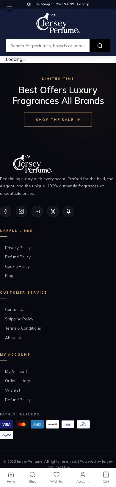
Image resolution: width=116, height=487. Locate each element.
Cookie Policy (17, 266)
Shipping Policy (19, 319)
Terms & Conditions (23, 328)
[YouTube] (37, 211)
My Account (16, 371)
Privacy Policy (18, 247)
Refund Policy (18, 256)
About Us (13, 337)
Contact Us (15, 309)
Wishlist (12, 390)
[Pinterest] (68, 211)
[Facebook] (5, 211)
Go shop (83, 4)
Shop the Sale (55, 119)
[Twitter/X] (53, 211)
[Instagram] (21, 211)
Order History (17, 380)
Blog (9, 275)
